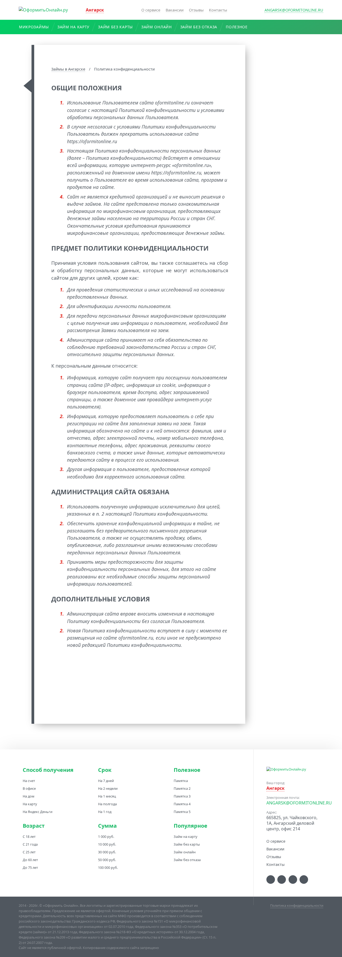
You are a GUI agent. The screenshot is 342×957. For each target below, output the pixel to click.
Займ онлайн (156, 26)
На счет (29, 780)
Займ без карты (115, 26)
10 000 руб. (107, 844)
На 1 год (104, 811)
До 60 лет (30, 859)
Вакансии (175, 10)
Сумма (107, 825)
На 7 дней (106, 780)
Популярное (190, 825)
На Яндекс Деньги (37, 811)
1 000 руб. (106, 836)
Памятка (181, 780)
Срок (104, 770)
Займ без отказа (198, 26)
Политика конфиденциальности (296, 905)
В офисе (29, 788)
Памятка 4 (182, 804)
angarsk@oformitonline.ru (294, 10)
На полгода (107, 804)
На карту (30, 804)
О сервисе (150, 10)
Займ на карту (73, 26)
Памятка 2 (182, 788)
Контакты (218, 10)
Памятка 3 (182, 796)
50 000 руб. (107, 859)
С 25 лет (29, 852)
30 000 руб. (107, 852)
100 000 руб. (108, 867)
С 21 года (30, 844)
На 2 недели (108, 788)
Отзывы (196, 10)
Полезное (237, 26)
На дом (28, 796)
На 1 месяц (107, 796)
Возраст (34, 825)
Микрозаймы (34, 26)
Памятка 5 (182, 811)
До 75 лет (30, 867)
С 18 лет (29, 836)
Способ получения (48, 770)
